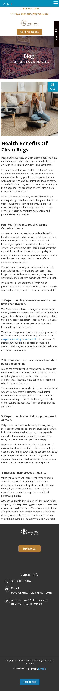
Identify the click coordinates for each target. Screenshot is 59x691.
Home (10, 62)
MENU (7, 4)
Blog (17, 62)
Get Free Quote (29, 31)
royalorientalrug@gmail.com (31, 13)
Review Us (29, 548)
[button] (55, 3)
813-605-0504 (30, 8)
